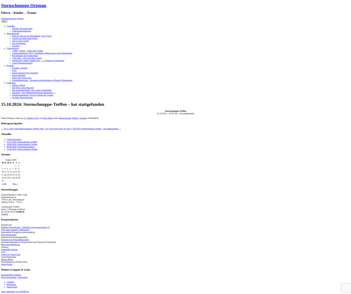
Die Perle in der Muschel (23, 88)
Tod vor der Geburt (20, 41)
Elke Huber (48, 118)
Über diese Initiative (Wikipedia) (15, 230)
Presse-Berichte (19, 75)
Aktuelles (11, 26)
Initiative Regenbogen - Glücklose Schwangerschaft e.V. (25, 227)
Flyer (14, 70)
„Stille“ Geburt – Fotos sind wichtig (27, 51)
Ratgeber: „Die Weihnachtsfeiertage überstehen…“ (34, 93)
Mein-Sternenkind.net (10, 244)
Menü (4, 21)
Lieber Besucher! (14, 139)
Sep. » (15, 184)
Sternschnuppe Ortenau (23, 5)
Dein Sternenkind (8, 235)
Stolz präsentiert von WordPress (15, 291)
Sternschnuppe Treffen (68, 118)
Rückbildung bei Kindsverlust (25, 56)
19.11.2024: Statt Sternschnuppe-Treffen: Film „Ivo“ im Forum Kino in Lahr (35, 129)
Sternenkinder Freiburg (11, 275)
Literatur (15, 46)
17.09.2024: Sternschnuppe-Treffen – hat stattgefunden (96, 129)
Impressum (11, 284)
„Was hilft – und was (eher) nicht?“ (27, 58)
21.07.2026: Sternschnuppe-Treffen (22, 142)
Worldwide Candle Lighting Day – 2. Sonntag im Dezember (38, 60)
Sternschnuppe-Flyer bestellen (25, 73)
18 (5, 175)
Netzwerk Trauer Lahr (21, 78)
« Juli (4, 184)
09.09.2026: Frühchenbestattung (21, 147)
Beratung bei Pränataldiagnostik (15, 240)
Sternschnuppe (13, 33)
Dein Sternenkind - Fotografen (14, 277)
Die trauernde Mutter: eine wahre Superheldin (32, 90)
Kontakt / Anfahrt (19, 68)
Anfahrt (4, 214)
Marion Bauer (7, 259)
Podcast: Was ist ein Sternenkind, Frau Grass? (32, 36)
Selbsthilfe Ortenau (9, 249)
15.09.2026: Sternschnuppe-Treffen (22, 149)
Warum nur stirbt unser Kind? (25, 38)
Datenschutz (12, 287)
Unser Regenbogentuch (22, 63)
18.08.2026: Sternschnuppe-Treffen (22, 144)
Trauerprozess (13, 48)
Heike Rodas (6, 264)
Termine (82, 118)
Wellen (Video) (18, 85)
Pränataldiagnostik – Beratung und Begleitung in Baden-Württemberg (42, 80)
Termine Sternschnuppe (22, 28)
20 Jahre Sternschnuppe (22, 97)
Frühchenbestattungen (21, 31)
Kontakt (10, 65)
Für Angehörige (19, 43)
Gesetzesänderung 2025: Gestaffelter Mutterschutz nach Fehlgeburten (42, 53)
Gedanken (11, 83)
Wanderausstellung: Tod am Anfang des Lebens (32, 95)
